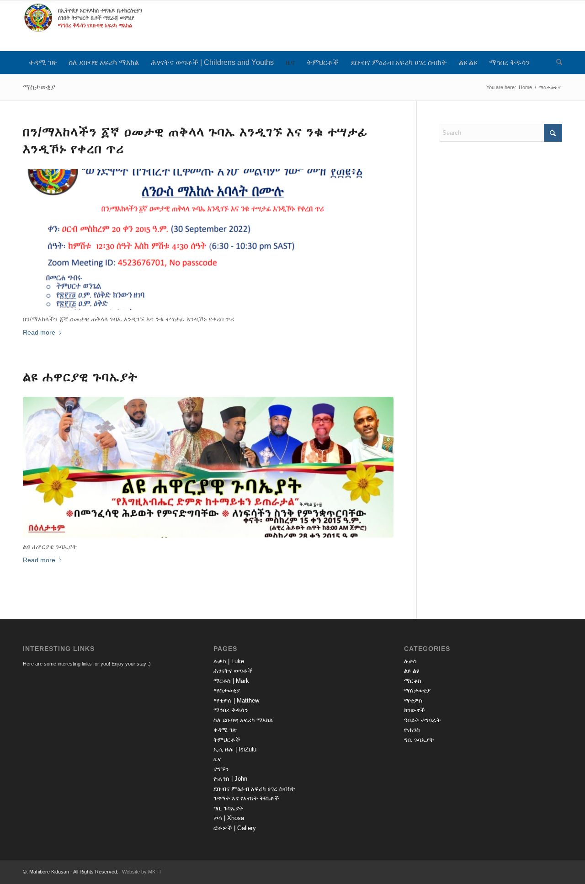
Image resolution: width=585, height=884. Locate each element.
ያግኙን (221, 769)
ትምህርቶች (226, 739)
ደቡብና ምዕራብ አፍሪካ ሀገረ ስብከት (254, 788)
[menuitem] (43, 62)
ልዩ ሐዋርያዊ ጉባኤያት (80, 377)
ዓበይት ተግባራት (422, 720)
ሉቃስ (410, 661)
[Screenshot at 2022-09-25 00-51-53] (208, 239)
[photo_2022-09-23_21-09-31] (208, 467)
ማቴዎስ (413, 700)
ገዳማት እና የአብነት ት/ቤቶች (246, 798)
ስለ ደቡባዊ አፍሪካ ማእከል (243, 720)
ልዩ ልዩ (412, 670)
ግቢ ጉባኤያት (228, 808)
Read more (39, 332)
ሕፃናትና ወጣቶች (233, 670)
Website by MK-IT (142, 871)
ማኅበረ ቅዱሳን (230, 710)
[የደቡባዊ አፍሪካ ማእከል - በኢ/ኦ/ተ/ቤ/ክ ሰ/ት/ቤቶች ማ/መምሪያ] (91, 25)
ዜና (217, 759)
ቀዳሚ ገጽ (225, 729)
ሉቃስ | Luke (228, 661)
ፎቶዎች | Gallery (234, 828)
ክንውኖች (414, 710)
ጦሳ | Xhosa (228, 818)
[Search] (556, 62)
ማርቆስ (412, 680)
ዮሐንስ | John (230, 778)
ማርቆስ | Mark (231, 680)
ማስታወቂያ (39, 87)
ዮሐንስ (412, 729)
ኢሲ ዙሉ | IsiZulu (234, 749)
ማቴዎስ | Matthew (236, 700)
